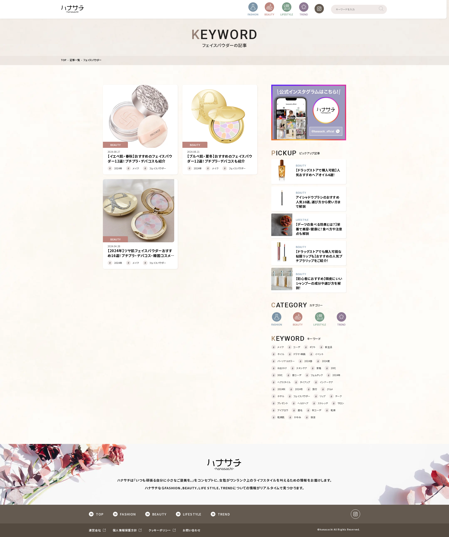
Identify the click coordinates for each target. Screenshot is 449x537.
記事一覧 (75, 60)
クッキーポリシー (160, 530)
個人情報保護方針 (125, 530)
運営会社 (95, 530)
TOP (63, 60)
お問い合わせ (192, 530)
